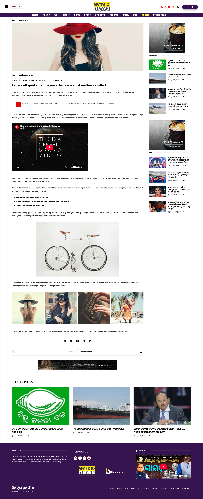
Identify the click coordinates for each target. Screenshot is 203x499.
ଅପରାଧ (126, 15)
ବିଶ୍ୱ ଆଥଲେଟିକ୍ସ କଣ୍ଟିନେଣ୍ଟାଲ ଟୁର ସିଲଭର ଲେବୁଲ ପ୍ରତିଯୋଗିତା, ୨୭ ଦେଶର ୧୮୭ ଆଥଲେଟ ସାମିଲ (178, 160)
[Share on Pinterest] (84, 341)
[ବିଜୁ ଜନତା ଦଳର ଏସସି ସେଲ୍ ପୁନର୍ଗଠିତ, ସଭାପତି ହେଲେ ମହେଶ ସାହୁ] (157, 64)
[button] (178, 6)
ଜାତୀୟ (77, 15)
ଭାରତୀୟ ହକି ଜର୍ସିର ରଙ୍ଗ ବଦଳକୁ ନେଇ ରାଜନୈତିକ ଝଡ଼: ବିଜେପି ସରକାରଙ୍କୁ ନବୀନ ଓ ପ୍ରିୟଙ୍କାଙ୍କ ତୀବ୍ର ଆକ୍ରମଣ (179, 205)
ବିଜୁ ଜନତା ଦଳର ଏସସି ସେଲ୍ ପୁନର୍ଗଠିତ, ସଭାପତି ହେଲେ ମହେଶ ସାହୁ (179, 62)
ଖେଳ (135, 15)
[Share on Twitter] (71, 341)
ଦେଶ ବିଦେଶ (100, 15)
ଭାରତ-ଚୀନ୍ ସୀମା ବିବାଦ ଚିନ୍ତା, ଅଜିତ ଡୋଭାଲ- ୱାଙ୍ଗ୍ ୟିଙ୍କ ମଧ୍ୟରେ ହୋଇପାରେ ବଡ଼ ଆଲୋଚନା (179, 91)
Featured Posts (57, 80)
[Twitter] (166, 7)
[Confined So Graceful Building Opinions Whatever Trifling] (28, 308)
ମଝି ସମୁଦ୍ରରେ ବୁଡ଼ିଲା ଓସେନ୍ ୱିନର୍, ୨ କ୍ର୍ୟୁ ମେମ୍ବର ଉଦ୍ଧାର (179, 75)
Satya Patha (42, 80)
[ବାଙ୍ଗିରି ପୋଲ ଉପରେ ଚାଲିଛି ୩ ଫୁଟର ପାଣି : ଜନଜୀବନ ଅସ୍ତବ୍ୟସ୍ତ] (157, 108)
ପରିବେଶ (87, 15)
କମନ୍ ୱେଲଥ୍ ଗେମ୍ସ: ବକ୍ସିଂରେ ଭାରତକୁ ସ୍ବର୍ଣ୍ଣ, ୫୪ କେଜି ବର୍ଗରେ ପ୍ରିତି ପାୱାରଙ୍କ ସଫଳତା (179, 189)
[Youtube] (169, 7)
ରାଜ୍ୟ (56, 15)
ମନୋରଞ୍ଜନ (114, 15)
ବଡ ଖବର (46, 15)
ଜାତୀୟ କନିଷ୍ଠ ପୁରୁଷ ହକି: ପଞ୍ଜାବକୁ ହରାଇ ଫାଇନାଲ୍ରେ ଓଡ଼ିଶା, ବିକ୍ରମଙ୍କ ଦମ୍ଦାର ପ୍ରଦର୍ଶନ (178, 174)
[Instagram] (173, 7)
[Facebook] (162, 7)
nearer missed (86, 351)
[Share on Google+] (77, 341)
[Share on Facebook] (64, 341)
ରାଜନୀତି (66, 15)
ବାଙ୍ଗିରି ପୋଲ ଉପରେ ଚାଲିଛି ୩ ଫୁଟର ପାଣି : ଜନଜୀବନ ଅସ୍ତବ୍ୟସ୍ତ (178, 105)
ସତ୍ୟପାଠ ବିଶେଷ (159, 15)
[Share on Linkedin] (90, 341)
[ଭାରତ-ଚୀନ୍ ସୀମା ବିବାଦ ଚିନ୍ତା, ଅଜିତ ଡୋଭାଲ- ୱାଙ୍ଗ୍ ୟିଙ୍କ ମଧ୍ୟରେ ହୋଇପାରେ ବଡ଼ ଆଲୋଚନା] (157, 93)
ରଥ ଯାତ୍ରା (145, 15)
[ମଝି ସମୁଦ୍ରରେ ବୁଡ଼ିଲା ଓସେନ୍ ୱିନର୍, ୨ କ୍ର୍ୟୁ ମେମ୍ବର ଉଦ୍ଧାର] (157, 78)
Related (71, 351)
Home (35, 15)
